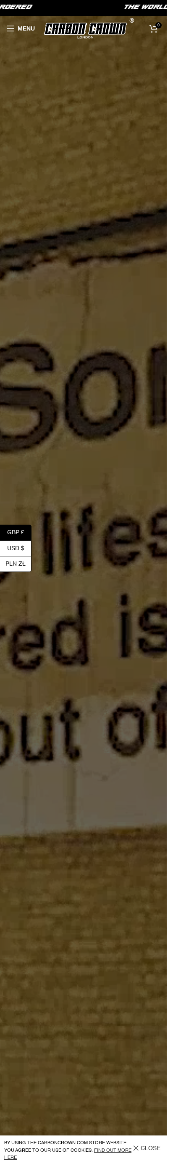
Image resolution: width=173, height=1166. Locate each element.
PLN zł (18, 563)
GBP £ (19, 532)
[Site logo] (88, 28)
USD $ (19, 548)
